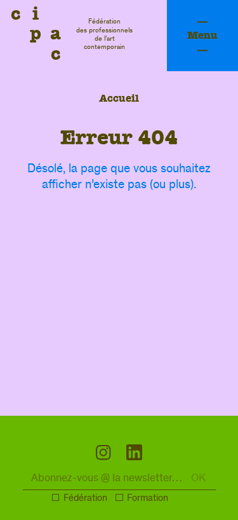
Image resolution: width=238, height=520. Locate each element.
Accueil (119, 98)
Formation (147, 499)
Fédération (85, 499)
